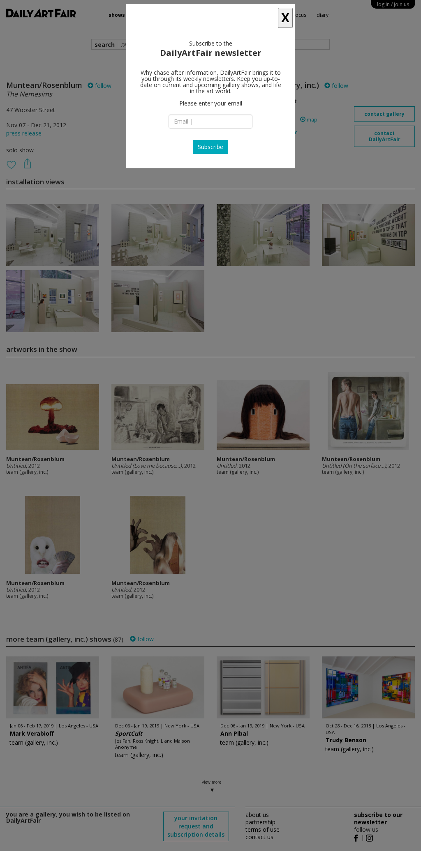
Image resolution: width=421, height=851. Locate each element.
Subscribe (210, 147)
